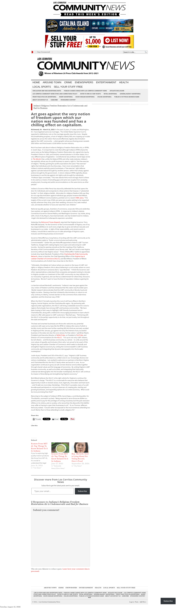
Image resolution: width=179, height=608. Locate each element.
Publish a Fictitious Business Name (126, 97)
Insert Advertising (66, 97)
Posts (136, 602)
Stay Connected (43, 52)
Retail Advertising (110, 94)
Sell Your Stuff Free (68, 86)
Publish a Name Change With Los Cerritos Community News (85, 91)
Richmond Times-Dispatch (50, 222)
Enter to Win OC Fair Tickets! (90, 94)
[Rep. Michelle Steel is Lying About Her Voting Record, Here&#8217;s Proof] (81, 447)
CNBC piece (79, 198)
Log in (131, 602)
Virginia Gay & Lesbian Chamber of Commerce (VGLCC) (58, 257)
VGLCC (59, 337)
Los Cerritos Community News (49, 602)
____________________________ (89, 34)
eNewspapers (84, 82)
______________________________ (89, 18)
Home (36, 82)
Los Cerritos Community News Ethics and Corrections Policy (55, 94)
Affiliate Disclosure (117, 91)
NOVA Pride (61, 335)
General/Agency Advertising (130, 94)
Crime (68, 82)
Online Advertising (104, 97)
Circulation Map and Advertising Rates (47, 91)
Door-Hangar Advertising (84, 97)
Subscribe (54, 100)
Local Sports (42, 86)
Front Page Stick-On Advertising (44, 97)
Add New (143, 602)
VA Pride (80, 335)
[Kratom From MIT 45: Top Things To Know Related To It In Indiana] (41, 455)
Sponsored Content (68, 100)
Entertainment (106, 82)
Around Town (52, 82)
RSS (89, 597)
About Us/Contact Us (40, 100)
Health (123, 82)
